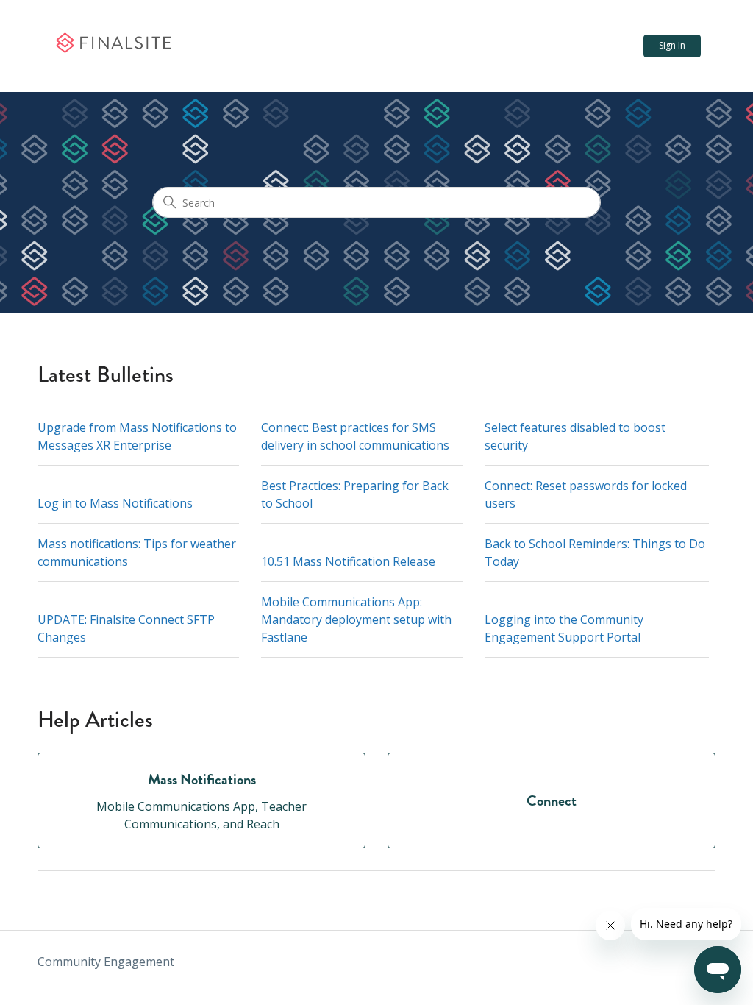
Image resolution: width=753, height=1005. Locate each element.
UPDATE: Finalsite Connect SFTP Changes (126, 628)
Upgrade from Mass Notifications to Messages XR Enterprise (137, 436)
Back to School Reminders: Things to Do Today (595, 552)
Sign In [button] (672, 45)
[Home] (113, 46)
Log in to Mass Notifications (115, 503)
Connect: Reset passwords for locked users (586, 494)
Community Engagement (106, 961)
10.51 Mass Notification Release (348, 561)
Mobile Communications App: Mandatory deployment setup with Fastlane (356, 619)
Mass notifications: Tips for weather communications (137, 552)
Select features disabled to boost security (575, 436)
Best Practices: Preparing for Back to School (355, 494)
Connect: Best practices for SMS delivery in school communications (355, 436)
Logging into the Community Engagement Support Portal (564, 628)
